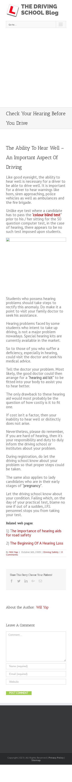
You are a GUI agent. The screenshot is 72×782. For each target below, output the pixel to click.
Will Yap (13, 552)
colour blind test (46, 214)
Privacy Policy (56, 757)
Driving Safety (51, 552)
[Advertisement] (36, 69)
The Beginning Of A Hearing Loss (36, 543)
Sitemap (36, 760)
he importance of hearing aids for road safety (33, 532)
